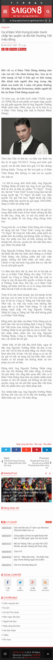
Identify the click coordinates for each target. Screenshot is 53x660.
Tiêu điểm (47, 444)
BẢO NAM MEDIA (32, 657)
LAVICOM (36, 655)
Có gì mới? (11, 522)
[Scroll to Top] (48, 653)
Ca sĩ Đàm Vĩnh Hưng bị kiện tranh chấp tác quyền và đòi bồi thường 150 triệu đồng (26, 35)
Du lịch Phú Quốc (11, 612)
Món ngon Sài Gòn (11, 617)
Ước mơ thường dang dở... (26, 565)
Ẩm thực (7, 639)
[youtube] (35, 3)
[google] (17, 3)
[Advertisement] (26, 59)
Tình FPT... (18, 551)
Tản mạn (38, 444)
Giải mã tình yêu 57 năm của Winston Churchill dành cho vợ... (31, 529)
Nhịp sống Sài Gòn (24, 444)
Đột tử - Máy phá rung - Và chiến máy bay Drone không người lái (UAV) (31, 558)
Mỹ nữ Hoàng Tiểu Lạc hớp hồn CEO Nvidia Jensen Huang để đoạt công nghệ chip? (31, 21)
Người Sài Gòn (10, 621)
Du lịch (6, 607)
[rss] (41, 3)
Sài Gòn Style (9, 630)
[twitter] (23, 3)
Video (5, 635)
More (49, 522)
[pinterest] (29, 3)
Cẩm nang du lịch (11, 603)
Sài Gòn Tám (18, 652)
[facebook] (11, 3)
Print (14, 49)
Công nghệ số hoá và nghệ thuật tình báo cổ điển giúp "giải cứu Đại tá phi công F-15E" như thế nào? (24, 492)
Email (23, 49)
